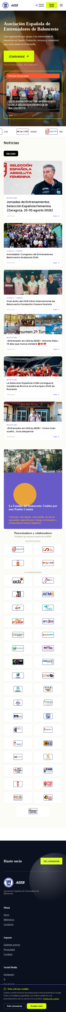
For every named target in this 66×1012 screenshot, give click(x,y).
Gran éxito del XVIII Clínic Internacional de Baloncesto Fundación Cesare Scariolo (31, 303)
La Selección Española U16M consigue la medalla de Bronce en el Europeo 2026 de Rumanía (31, 386)
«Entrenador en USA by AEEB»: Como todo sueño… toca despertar (31, 430)
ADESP (30, 131)
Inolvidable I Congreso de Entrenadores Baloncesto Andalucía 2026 (30, 256)
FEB (57, 131)
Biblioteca (9, 919)
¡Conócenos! (17, 56)
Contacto (9, 924)
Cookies (8, 954)
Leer (55, 216)
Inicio (6, 914)
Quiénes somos (12, 944)
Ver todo (11, 153)
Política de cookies (51, 999)
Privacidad (9, 949)
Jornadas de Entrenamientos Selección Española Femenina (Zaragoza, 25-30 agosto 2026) (30, 206)
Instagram (9, 974)
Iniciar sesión (41, 5)
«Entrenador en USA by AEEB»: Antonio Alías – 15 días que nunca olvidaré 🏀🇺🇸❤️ (33, 342)
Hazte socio (51, 5)
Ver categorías (51, 861)
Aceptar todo (37, 1006)
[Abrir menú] (61, 5)
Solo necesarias (14, 1006)
